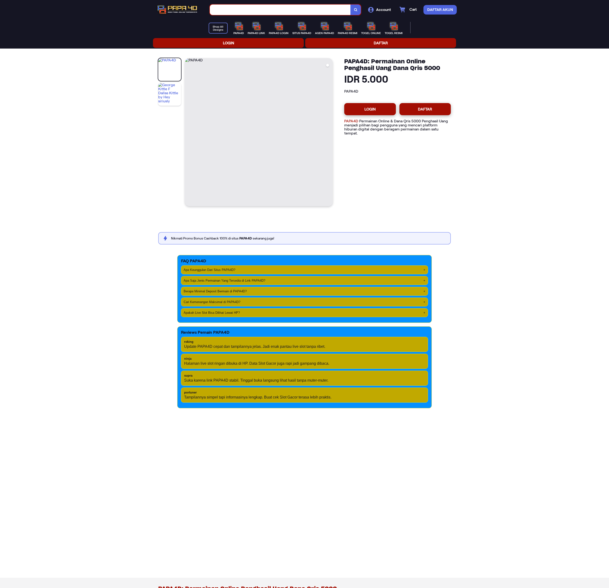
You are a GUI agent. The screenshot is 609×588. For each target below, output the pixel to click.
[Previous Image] (188, 133)
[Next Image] (329, 133)
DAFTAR (381, 43)
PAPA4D (351, 121)
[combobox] (280, 10)
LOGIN (228, 43)
